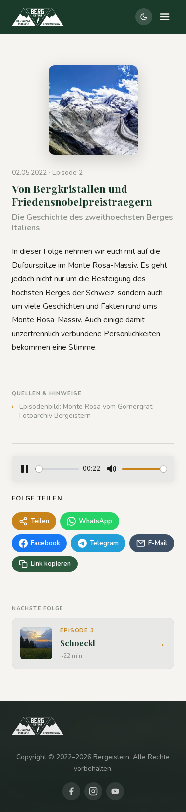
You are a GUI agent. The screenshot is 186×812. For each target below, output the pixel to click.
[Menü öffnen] (164, 16)
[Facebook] (71, 791)
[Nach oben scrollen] (155, 787)
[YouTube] (115, 791)
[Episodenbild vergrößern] (93, 110)
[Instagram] (93, 791)
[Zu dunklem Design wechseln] (143, 16)
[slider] (57, 469)
